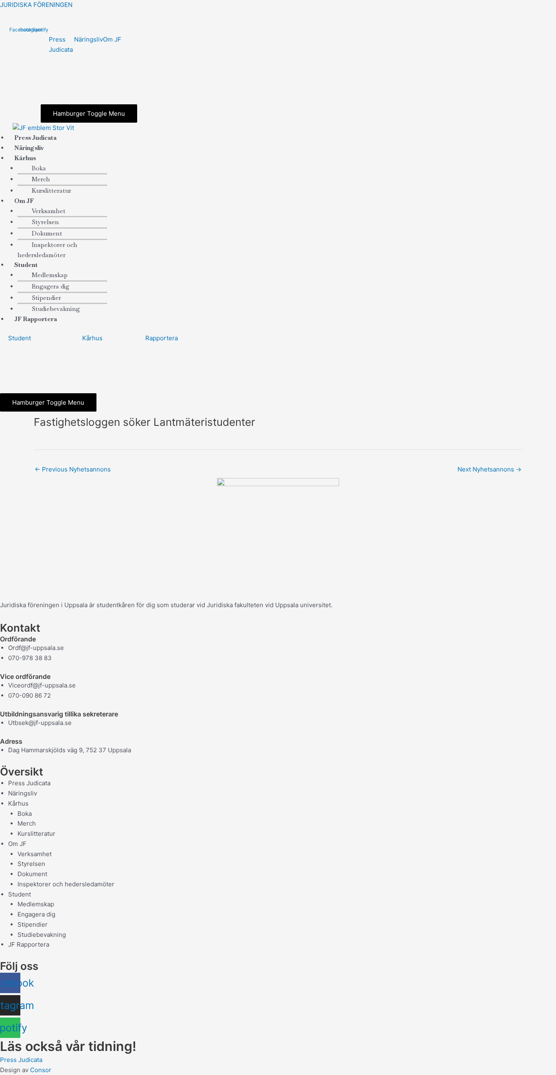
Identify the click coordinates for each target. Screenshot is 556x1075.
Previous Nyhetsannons (73, 469)
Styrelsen (45, 222)
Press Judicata (29, 783)
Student (19, 338)
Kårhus (92, 338)
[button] (84, 158)
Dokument (47, 233)
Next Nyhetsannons (489, 469)
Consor (40, 1070)
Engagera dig (50, 286)
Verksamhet (49, 211)
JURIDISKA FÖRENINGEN (36, 5)
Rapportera (161, 338)
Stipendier (46, 298)
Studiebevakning (42, 934)
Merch (41, 179)
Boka (39, 168)
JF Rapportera (35, 319)
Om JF (112, 39)
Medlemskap (50, 275)
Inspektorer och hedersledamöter (47, 250)
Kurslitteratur (51, 190)
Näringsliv (88, 39)
